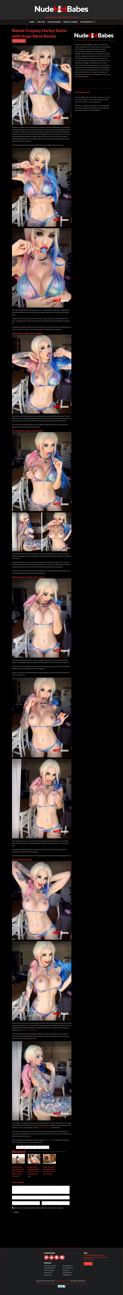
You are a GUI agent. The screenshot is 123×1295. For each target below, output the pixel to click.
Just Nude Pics (67, 1272)
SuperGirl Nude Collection (29, 1030)
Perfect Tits (37, 1147)
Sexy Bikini (42, 1147)
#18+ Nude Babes (89, 1255)
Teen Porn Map (48, 1270)
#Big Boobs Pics (88, 1259)
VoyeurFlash (48, 1275)
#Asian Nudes (93, 1257)
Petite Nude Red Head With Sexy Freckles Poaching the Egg (33, 1171)
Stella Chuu (48, 1140)
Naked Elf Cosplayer (45, 1127)
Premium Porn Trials (50, 1266)
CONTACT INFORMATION (77, 1284)
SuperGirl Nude (46, 1147)
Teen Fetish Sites (49, 1268)
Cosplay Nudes (54, 22)
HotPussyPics (86, 22)
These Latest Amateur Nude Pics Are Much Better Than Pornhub (18, 1171)
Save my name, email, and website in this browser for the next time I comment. (39, 1208)
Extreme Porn (48, 1272)
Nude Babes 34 (67, 1266)
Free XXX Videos (68, 1268)
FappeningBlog (31, 1147)
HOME (31, 22)
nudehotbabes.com (62, 1281)
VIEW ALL (88, 1264)
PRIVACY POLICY (60, 1284)
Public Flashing (70, 22)
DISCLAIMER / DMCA (44, 1284)
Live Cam (41, 22)
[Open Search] (94, 22)
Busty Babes (19, 1147)
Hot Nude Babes (18, 41)
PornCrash (66, 1270)
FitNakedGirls (67, 1275)
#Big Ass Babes (102, 1257)
